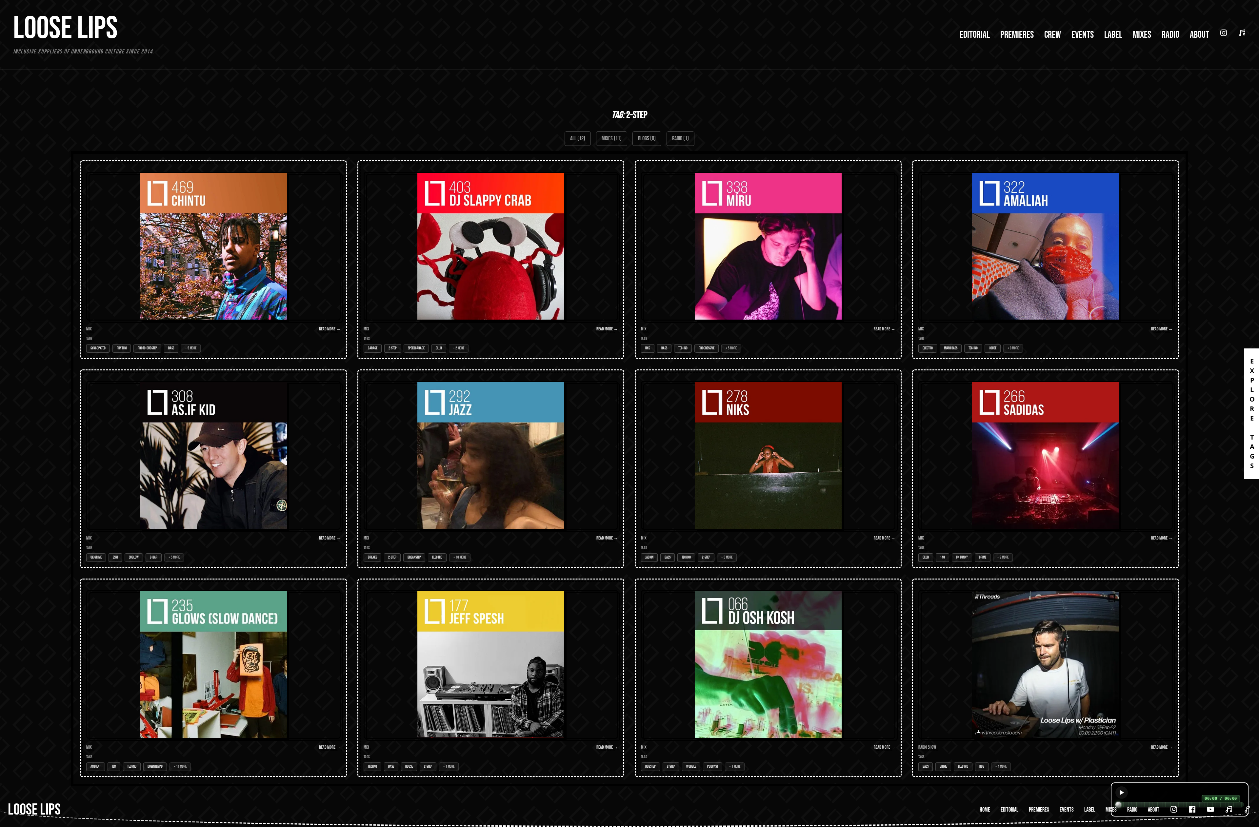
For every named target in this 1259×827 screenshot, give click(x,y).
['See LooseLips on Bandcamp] (1247, 809)
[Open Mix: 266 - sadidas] (1045, 468)
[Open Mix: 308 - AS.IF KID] (213, 468)
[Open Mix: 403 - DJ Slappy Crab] (490, 259)
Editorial (975, 35)
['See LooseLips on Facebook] (1192, 809)
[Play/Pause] (1121, 792)
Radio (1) (680, 138)
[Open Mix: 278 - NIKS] (768, 468)
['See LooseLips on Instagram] (1174, 809)
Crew (1052, 35)
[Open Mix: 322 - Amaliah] (1045, 259)
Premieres (1017, 35)
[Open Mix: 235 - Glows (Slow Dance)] (213, 678)
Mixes (1142, 35)
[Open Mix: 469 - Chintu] (213, 259)
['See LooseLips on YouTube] (1210, 809)
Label (1113, 35)
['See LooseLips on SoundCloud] (1229, 809)
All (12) (577, 138)
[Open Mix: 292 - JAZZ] (490, 468)
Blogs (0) (647, 138)
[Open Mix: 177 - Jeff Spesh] (490, 678)
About (1199, 35)
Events (1082, 35)
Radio (1170, 35)
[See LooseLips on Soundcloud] (1242, 33)
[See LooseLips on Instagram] (1224, 33)
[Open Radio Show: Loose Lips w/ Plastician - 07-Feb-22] (1045, 678)
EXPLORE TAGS (1252, 414)
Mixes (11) (612, 138)
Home (985, 809)
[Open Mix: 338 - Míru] (768, 259)
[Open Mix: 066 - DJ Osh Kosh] (768, 678)
